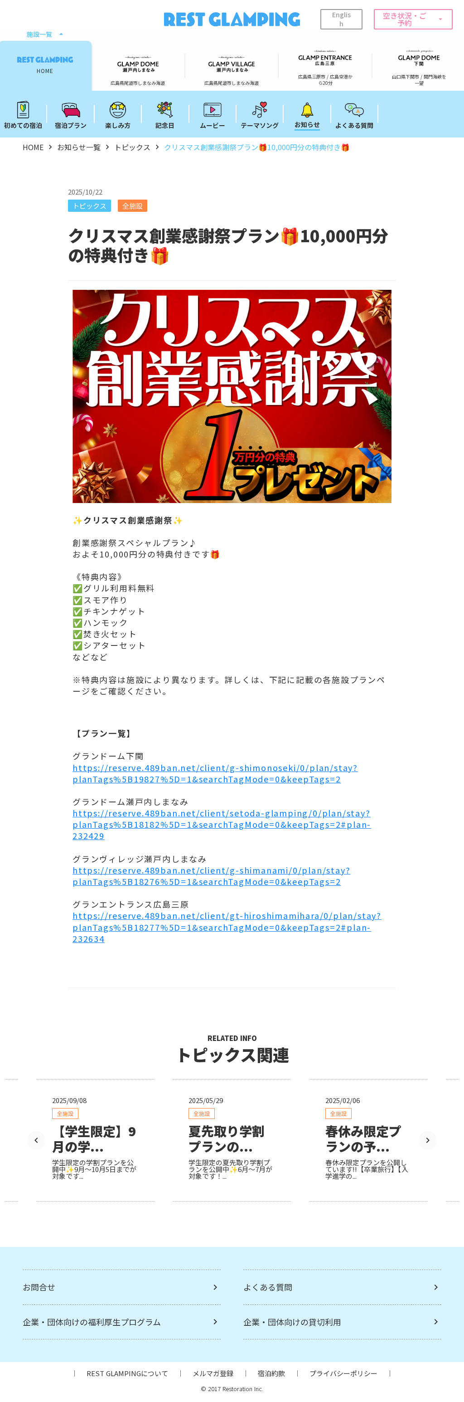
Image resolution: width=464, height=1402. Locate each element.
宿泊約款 (271, 1373)
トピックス (132, 147)
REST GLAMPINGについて (127, 1373)
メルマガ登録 (213, 1373)
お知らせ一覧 (79, 147)
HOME (33, 147)
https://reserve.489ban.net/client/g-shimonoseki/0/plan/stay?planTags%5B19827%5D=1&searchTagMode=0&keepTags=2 (215, 773)
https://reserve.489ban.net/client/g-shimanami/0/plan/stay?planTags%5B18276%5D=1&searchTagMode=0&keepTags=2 (211, 875)
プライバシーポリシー (343, 1373)
